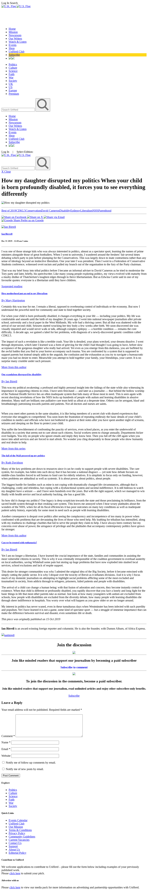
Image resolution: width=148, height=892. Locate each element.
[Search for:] (18, 109)
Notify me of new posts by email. (25, 769)
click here (14, 873)
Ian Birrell (6, 234)
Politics (13, 64)
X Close (6, 171)
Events (12, 45)
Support (13, 846)
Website (5, 755)
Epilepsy (75, 210)
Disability (64, 210)
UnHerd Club (16, 51)
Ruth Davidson (12, 462)
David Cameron (50, 210)
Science (13, 71)
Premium (14, 93)
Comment (8, 736)
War (11, 77)
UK (11, 84)
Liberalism (86, 210)
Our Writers (15, 38)
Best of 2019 (8, 210)
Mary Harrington (13, 300)
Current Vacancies (19, 839)
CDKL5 (21, 210)
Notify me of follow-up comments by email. (31, 762)
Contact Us (15, 843)
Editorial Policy (17, 852)
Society (13, 80)
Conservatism (33, 210)
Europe (13, 90)
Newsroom (15, 35)
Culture (13, 67)
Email (5, 749)
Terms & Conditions (20, 830)
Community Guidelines (22, 836)
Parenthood (104, 210)
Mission (13, 32)
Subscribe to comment (74, 667)
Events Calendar (18, 820)
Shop (12, 48)
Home (12, 28)
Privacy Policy (17, 833)
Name (5, 742)
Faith (11, 74)
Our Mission (16, 826)
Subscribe (14, 54)
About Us (14, 849)
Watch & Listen (18, 41)
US (10, 87)
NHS (95, 210)
